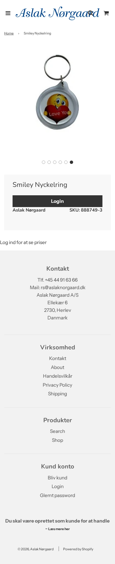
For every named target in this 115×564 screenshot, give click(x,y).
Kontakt (57, 358)
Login (57, 201)
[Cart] (106, 13)
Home (9, 33)
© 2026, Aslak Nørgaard (36, 549)
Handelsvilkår (57, 376)
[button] (43, 162)
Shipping (57, 393)
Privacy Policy (57, 385)
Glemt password (57, 495)
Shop (57, 440)
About (57, 367)
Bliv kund (57, 478)
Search (57, 431)
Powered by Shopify (78, 549)
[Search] (90, 13)
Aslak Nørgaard (29, 210)
